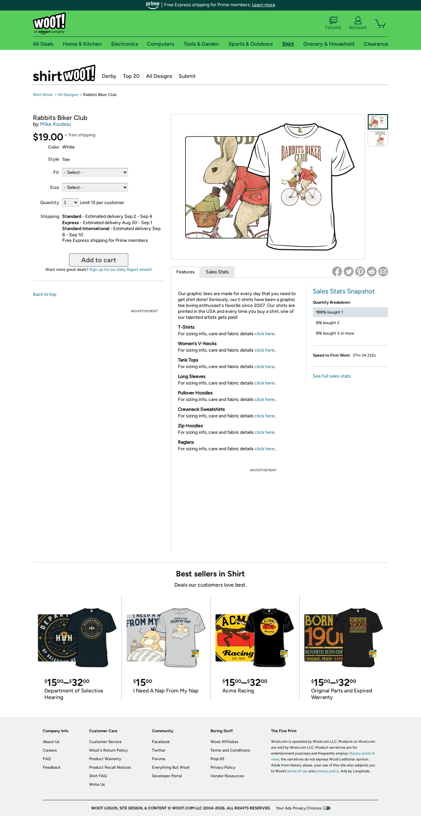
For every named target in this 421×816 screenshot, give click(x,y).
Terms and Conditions (230, 750)
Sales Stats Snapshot (344, 291)
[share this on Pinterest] (360, 271)
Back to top (44, 294)
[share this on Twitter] (349, 271)
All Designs (159, 76)
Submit (187, 76)
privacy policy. (327, 771)
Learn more (263, 5)
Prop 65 (217, 759)
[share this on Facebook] (337, 271)
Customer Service (105, 741)
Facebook (161, 741)
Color (53, 147)
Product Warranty (105, 759)
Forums (333, 27)
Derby (109, 76)
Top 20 (131, 76)
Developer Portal (167, 776)
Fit (56, 172)
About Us (51, 741)
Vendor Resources (227, 776)
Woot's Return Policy (108, 750)
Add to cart (98, 260)
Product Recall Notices (110, 767)
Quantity (49, 202)
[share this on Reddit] (372, 271)
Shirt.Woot (64, 73)
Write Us (97, 784)
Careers (50, 750)
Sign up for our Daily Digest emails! (120, 269)
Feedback (52, 767)
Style (53, 159)
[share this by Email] (383, 271)
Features (185, 272)
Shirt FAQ (98, 776)
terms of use (297, 771)
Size (54, 187)
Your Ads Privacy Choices (299, 808)
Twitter (158, 750)
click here (265, 334)
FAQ (47, 759)
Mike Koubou (55, 124)
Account (358, 27)
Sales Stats (217, 272)
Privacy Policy (222, 767)
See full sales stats (332, 376)
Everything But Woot (171, 767)
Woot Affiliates (224, 741)
